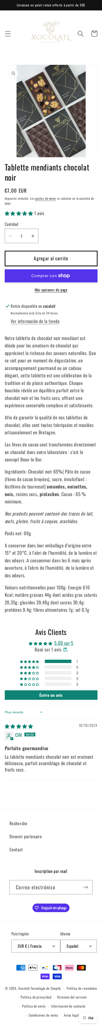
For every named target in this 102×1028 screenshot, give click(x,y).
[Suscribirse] (85, 887)
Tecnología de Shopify (46, 988)
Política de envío (33, 1006)
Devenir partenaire (25, 836)
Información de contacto (68, 1006)
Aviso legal (71, 1015)
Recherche (18, 823)
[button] (7, 33)
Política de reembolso (82, 988)
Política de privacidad (36, 997)
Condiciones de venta (43, 1015)
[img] (19, 726)
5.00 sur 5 (63, 643)
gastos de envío (45, 198)
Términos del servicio (72, 997)
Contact (16, 849)
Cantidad (11, 224)
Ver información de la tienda (35, 321)
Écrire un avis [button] (51, 695)
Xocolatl (24, 988)
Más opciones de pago (51, 290)
